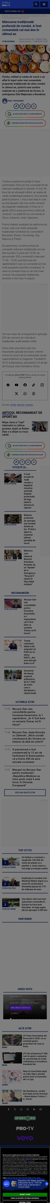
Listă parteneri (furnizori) (8, 1190)
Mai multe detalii (31, 1160)
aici (32, 1169)
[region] (25, 1175)
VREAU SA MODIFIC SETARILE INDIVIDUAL (25, 1198)
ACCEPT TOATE (25, 1194)
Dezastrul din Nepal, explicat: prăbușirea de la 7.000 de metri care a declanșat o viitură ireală (31, 1183)
